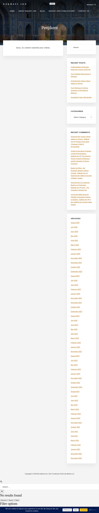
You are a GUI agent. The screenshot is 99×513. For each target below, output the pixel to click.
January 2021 (75, 449)
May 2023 (74, 365)
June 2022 (74, 400)
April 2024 (74, 334)
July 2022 (74, 396)
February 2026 (76, 249)
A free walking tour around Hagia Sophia (81, 202)
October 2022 (75, 383)
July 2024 (74, 320)
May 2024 (74, 329)
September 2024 (76, 311)
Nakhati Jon (15, 4)
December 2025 (76, 258)
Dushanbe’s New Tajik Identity (81, 97)
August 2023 (75, 356)
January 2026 (75, 254)
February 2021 (76, 445)
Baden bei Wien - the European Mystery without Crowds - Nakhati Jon (80, 170)
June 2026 (74, 231)
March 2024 (75, 338)
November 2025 (76, 263)
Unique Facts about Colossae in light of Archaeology (80, 144)
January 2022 (75, 418)
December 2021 (76, 423)
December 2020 (76, 454)
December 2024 (76, 298)
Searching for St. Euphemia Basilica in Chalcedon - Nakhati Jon (80, 185)
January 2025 (75, 294)
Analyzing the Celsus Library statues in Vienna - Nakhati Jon (80, 139)
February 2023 (76, 369)
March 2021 (75, 440)
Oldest (17, 500)
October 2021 (75, 427)
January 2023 (75, 374)
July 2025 (74, 280)
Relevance (4, 500)
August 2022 (75, 391)
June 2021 (74, 431)
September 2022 (76, 387)
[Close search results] (2, 491)
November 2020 (76, 458)
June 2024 (74, 325)
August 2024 (75, 316)
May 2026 (74, 236)
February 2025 (76, 289)
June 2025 (74, 285)
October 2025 (75, 267)
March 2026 (75, 245)
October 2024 (75, 307)
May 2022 (74, 405)
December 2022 (76, 378)
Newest (11, 500)
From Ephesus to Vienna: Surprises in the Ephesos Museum (79, 90)
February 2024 (76, 343)
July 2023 (74, 360)
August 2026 (75, 223)
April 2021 (74, 436)
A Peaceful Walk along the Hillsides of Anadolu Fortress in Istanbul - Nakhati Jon (80, 197)
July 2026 (74, 227)
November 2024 (76, 303)
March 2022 (75, 409)
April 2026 (74, 240)
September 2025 (76, 271)
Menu (52, 3)
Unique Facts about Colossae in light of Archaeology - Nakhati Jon (81, 153)
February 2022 (76, 414)
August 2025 (75, 276)
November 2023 (76, 351)
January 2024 (75, 347)
